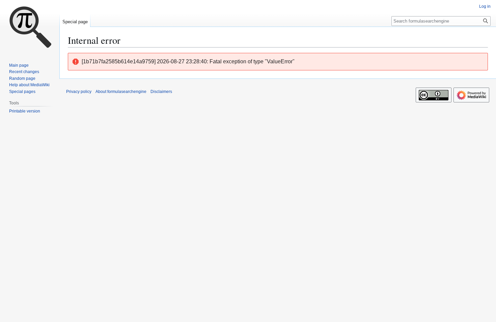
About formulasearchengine (120, 91)
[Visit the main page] (30, 27)
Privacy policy (78, 91)
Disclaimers (161, 91)
